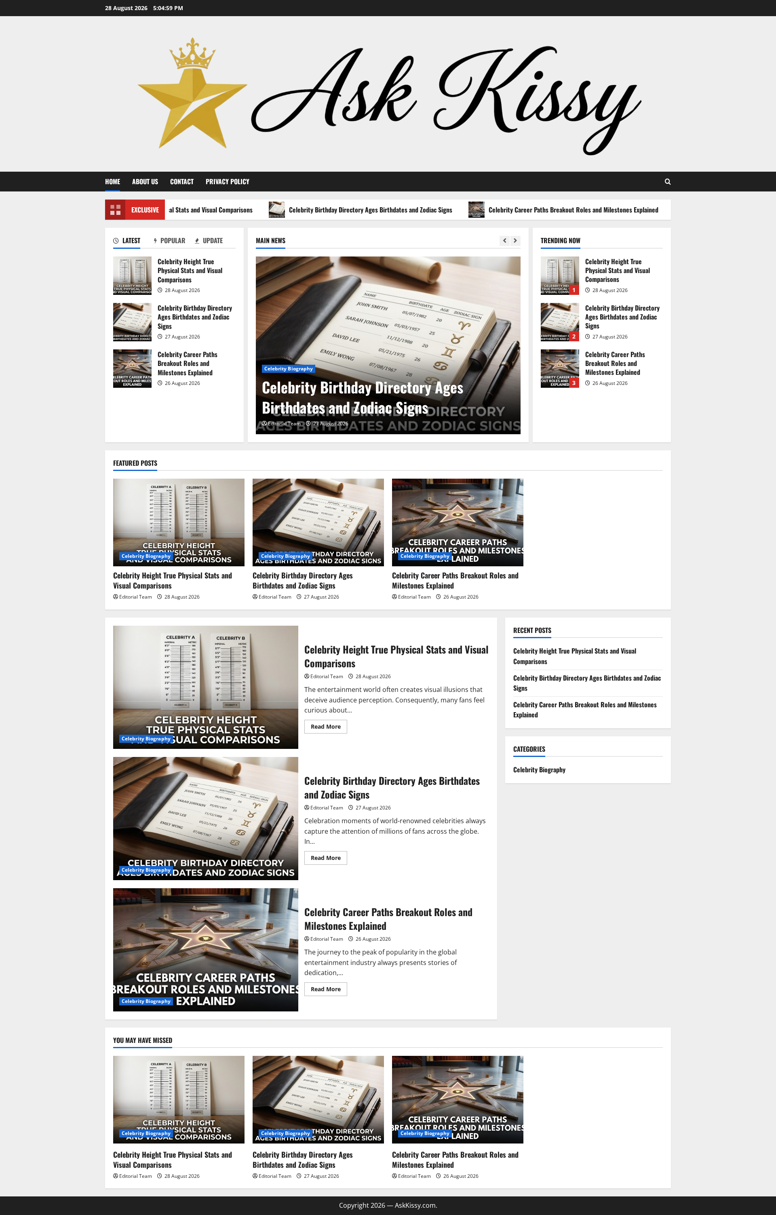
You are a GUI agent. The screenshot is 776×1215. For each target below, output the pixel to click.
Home (112, 181)
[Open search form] (668, 181)
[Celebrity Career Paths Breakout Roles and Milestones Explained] (457, 522)
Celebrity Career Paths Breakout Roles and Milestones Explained (541, 209)
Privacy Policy (227, 181)
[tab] (133, 242)
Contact (182, 181)
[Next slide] (515, 241)
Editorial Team (284, 423)
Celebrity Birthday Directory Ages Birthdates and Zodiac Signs (338, 209)
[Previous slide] (505, 241)
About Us (145, 181)
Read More (329, 728)
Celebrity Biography (288, 368)
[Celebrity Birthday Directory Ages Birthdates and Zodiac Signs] (388, 345)
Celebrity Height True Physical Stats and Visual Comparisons (132, 275)
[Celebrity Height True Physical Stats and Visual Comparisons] (179, 522)
